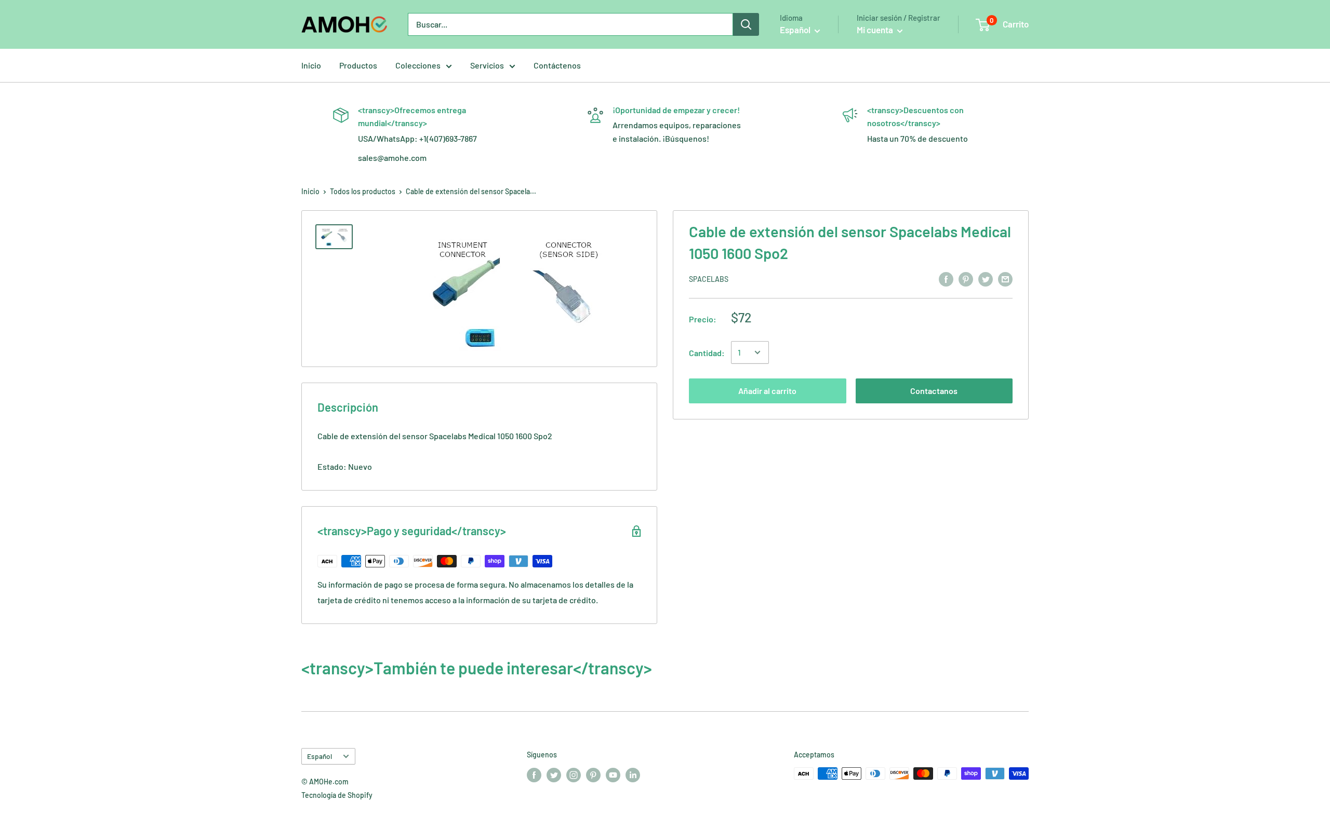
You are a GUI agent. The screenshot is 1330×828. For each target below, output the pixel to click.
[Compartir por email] (1005, 278)
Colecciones (418, 65)
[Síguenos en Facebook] (534, 774)
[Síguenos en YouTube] (613, 774)
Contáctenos (557, 65)
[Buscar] (746, 24)
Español (319, 756)
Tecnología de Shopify (337, 795)
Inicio (311, 65)
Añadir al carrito (767, 391)
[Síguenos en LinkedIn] (633, 774)
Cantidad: (707, 353)
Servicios (487, 65)
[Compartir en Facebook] (946, 278)
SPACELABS (708, 279)
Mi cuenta (876, 29)
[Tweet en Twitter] (985, 278)
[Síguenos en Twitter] (554, 774)
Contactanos (933, 391)
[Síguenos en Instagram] (573, 774)
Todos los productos (362, 191)
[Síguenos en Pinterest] (593, 774)
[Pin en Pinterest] (966, 278)
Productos (358, 65)
